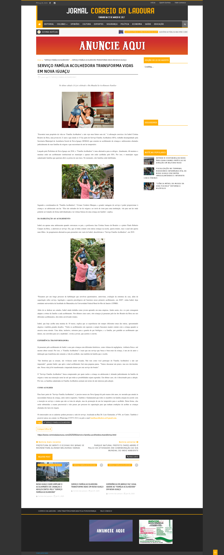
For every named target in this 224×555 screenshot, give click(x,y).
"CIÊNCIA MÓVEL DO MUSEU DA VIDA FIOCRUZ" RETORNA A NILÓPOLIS (170, 186)
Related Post (44, 457)
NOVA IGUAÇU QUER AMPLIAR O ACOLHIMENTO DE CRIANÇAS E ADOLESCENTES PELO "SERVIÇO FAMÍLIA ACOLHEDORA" (49, 488)
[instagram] (55, 3)
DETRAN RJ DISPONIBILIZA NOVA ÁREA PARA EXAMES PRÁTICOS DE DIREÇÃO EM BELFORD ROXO (171, 160)
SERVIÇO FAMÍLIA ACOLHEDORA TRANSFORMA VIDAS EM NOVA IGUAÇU (87, 485)
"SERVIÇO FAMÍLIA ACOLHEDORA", (64, 77)
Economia (137, 24)
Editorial (49, 24)
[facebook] (50, 3)
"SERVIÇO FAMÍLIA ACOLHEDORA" (57, 60)
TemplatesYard (42, 553)
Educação (159, 24)
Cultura (87, 24)
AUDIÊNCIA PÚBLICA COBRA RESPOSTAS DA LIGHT (129, 32)
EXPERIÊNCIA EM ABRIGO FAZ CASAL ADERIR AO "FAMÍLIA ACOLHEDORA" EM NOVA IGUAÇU (121, 487)
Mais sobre (133, 456)
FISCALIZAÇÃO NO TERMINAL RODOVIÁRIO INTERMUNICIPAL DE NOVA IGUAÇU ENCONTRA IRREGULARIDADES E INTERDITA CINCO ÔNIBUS (165, 173)
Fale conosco (180, 3)
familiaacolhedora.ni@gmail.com (103, 418)
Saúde (148, 24)
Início (152, 3)
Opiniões (75, 24)
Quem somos (165, 3)
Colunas (61, 24)
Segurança (112, 24)
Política (125, 24)
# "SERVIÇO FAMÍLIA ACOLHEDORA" (57, 422)
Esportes (98, 24)
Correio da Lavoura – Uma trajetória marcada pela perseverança (67, 511)
